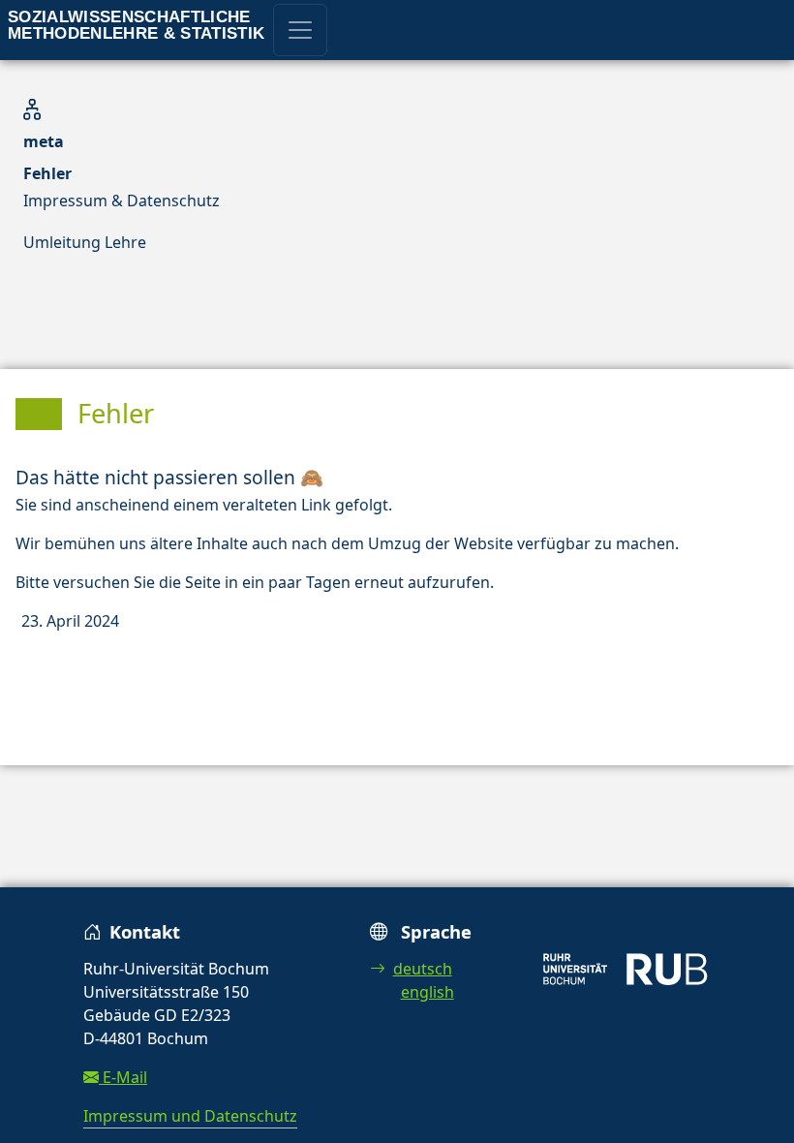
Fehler (47, 173)
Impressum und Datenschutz (190, 1116)
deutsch (422, 968)
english (427, 992)
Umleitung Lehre (84, 242)
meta (43, 141)
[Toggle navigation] (300, 30)
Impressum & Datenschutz (121, 200)
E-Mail (123, 1077)
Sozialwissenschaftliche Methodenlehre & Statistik (136, 25)
